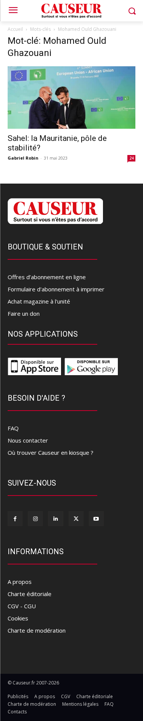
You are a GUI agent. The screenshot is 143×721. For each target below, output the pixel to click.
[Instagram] (35, 518)
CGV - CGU (22, 606)
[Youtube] (96, 518)
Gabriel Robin (23, 158)
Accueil (15, 29)
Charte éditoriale (29, 594)
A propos (20, 581)
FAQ (13, 428)
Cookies (18, 618)
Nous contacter (28, 440)
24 (131, 158)
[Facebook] (15, 518)
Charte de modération (37, 630)
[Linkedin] (55, 518)
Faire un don (24, 313)
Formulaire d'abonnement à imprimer (56, 289)
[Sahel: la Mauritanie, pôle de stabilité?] (71, 97)
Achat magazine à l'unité (39, 301)
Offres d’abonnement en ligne (47, 277)
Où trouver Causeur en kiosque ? (50, 452)
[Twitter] (76, 518)
